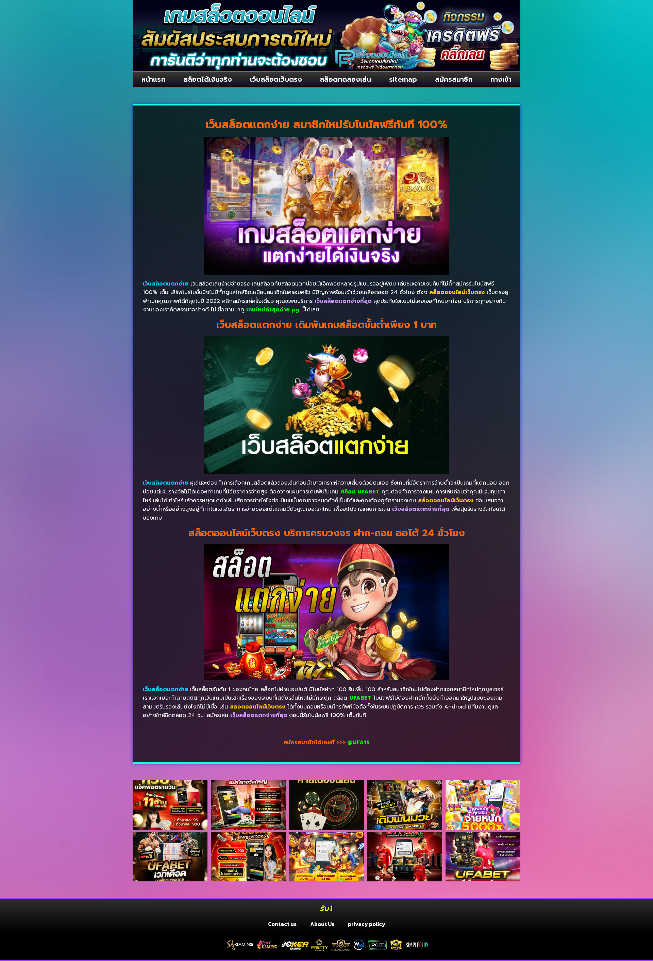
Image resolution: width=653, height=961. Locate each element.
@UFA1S (358, 742)
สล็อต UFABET (360, 492)
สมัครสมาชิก (453, 79)
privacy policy (366, 924)
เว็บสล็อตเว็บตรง (276, 79)
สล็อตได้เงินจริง (207, 79)
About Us (322, 924)
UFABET (360, 698)
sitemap (403, 79)
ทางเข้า (501, 79)
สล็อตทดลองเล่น (345, 79)
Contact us (282, 924)
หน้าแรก (153, 79)
